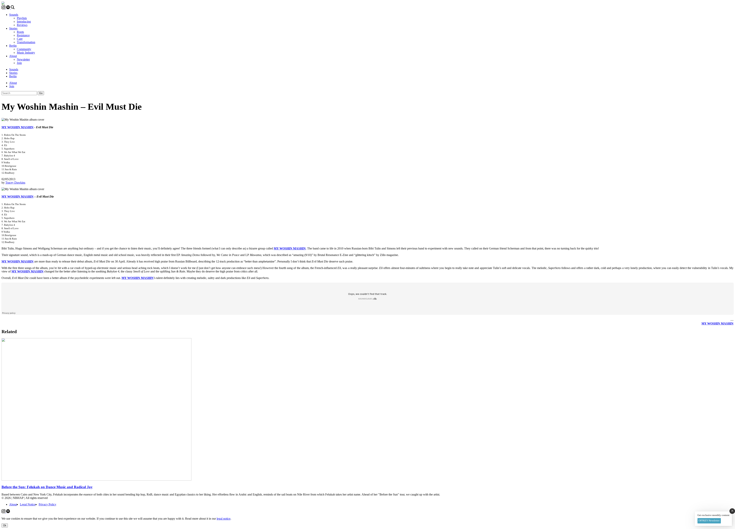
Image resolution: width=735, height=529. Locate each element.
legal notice (223, 518)
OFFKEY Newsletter (709, 520)
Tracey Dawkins (15, 182)
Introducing (24, 21)
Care (20, 38)
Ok (4, 525)
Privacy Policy (47, 504)
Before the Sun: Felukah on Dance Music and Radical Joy (47, 487)
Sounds (13, 14)
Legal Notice (28, 504)
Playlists (22, 18)
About (13, 56)
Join (19, 63)
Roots (20, 32)
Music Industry (26, 52)
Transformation (26, 42)
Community (24, 49)
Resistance (23, 35)
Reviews (22, 25)
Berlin (13, 45)
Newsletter (23, 59)
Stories (13, 28)
